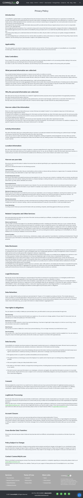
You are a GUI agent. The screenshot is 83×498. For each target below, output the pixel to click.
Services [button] (36, 2)
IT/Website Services (11, 485)
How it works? (48, 2)
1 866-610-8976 (47, 493)
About (31, 2)
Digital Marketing (11, 482)
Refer (74, 2)
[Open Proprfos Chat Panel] (79, 495)
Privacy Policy (28, 482)
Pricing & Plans (56, 2)
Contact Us (63, 2)
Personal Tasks (10, 477)
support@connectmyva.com (12, 405)
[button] (79, 2)
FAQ (68, 2)
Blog (71, 2)
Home (27, 2)
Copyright (27, 477)
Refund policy (28, 480)
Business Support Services (13, 480)
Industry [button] (41, 2)
